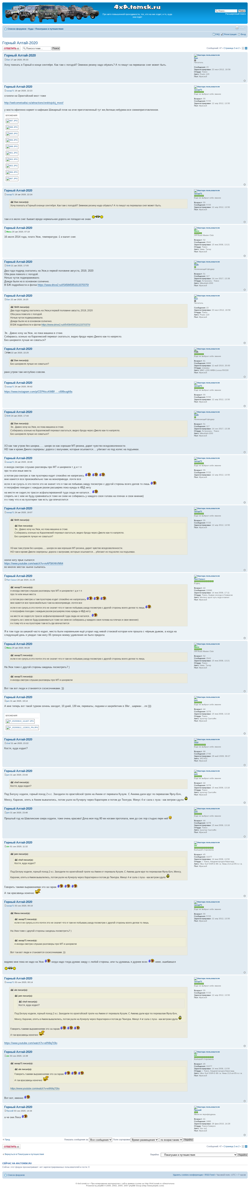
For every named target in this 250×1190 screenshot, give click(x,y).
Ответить (7, 47)
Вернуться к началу (245, 81)
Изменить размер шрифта (243, 28)
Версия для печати (237, 28)
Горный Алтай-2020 (20, 43)
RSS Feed (209, 1175)
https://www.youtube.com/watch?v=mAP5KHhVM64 (33, 563)
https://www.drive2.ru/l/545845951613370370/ (63, 284)
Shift (8, 266)
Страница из (231, 48)
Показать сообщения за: (76, 1139)
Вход (243, 34)
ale (7, 846)
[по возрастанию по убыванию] (176, 1139)
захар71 (10, 91)
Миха (9, 232)
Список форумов (17, 29)
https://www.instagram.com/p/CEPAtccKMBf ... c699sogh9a (38, 391)
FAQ (217, 34)
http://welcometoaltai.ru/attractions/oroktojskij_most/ (33, 102)
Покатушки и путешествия (49, 29)
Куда (30, 29)
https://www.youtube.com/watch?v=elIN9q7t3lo (30, 1043)
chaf (8, 743)
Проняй (9, 1111)
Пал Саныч (11, 580)
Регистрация (230, 34)
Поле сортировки (122, 1139)
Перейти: (154, 1154)
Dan (8, 60)
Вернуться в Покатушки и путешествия (24, 1154)
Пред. (7, 1139)
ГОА (8, 353)
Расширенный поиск (235, 14)
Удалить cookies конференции (188, 1175)
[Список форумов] (52, 22)
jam (8, 701)
